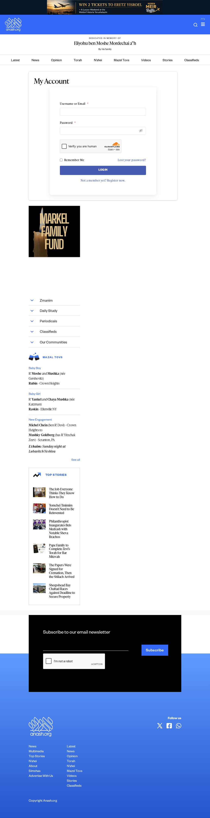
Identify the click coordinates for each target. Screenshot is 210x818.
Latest (15, 60)
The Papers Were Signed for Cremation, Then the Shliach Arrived (61, 571)
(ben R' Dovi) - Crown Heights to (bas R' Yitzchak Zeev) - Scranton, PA (52, 432)
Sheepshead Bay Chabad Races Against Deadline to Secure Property (62, 591)
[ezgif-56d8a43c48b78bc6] (54, 231)
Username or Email (74, 104)
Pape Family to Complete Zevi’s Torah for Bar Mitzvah (59, 551)
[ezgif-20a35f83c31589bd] (105, 7)
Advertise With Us (41, 776)
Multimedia (36, 752)
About (33, 766)
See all (75, 460)
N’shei (98, 60)
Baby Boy (35, 368)
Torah (78, 60)
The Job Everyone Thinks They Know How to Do (61, 493)
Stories (167, 60)
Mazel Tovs (121, 60)
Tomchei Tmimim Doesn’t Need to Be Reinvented (61, 509)
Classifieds (191, 60)
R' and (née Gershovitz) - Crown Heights (47, 378)
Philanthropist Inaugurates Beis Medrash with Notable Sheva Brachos (60, 529)
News (35, 60)
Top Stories (37, 756)
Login (103, 170)
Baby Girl (34, 394)
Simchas (34, 771)
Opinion (56, 60)
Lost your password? (132, 160)
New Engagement (40, 420)
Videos (146, 60)
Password (68, 123)
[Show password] (141, 131)
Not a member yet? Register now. (103, 180)
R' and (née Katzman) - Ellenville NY (52, 404)
